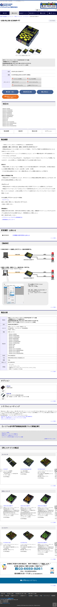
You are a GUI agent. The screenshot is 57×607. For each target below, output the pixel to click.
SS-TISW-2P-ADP (41, 469)
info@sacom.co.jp (6, 603)
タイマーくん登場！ (6, 432)
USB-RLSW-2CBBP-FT (8, 505)
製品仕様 (34, 131)
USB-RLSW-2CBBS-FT (42, 505)
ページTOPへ (53, 238)
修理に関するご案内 (32, 593)
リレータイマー (26, 16)
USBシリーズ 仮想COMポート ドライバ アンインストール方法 (13, 417)
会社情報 (43, 13)
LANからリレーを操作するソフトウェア (10, 435)
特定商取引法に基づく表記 (21, 593)
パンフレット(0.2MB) (18, 78)
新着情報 (53, 595)
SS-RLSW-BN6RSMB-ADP (25, 469)
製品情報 (15, 13)
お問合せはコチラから (29, 580)
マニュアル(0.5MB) (32, 78)
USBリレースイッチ (18, 16)
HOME (5, 13)
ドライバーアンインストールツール (8, 419)
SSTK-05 (8, 393)
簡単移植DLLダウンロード (9, 219)
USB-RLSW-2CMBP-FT (25, 505)
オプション (48, 131)
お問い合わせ (53, 13)
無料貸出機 (28, 92)
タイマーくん (6, 199)
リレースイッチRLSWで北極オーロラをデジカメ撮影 (12, 436)
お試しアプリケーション (33, 85)
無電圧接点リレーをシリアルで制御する (10, 433)
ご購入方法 (3, 593)
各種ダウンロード (24, 13)
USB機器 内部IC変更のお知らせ (21, 235)
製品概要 (6, 131)
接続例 (20, 131)
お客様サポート (34, 13)
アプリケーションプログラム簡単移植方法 (12, 217)
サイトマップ (44, 2)
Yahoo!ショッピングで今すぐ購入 (11, 97)
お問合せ (54, 2)
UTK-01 (8, 386)
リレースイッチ (10, 16)
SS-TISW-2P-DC (23, 542)
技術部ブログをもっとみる (50, 438)
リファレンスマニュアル (18, 85)
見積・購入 (11, 92)
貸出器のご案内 (10, 593)
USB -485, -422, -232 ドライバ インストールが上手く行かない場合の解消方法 (16, 416)
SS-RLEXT (5, 469)
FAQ (50, 2)
